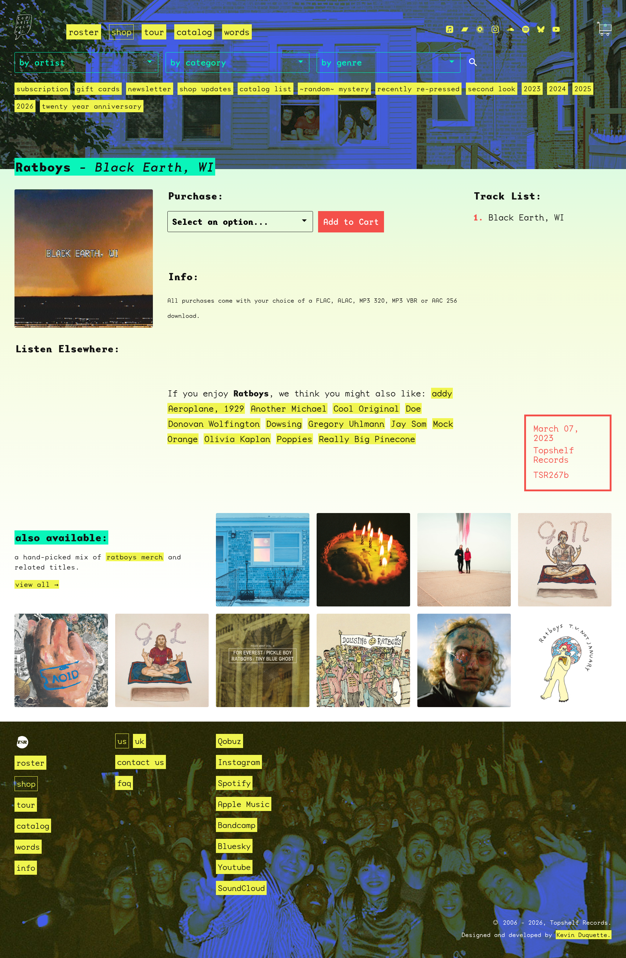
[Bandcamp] (464, 29)
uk (139, 741)
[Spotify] (525, 29)
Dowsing (284, 423)
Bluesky (234, 846)
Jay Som (408, 423)
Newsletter (149, 88)
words (237, 31)
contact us (140, 762)
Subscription (42, 88)
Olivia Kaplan (237, 438)
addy (442, 393)
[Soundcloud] (510, 29)
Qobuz (229, 741)
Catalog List (265, 88)
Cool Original (366, 408)
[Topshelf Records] (22, 745)
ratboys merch (135, 556)
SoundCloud (241, 888)
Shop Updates (205, 88)
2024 (557, 88)
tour (154, 31)
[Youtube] (556, 29)
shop (121, 31)
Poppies (294, 438)
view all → (36, 584)
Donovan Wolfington (214, 423)
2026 (25, 106)
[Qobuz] (480, 29)
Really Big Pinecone (367, 438)
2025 (583, 88)
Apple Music (244, 804)
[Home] (36, 29)
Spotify (234, 783)
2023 (532, 88)
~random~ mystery (334, 88)
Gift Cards (98, 88)
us (122, 741)
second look (492, 88)
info (25, 867)
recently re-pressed (418, 88)
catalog (194, 31)
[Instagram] (495, 29)
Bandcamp (236, 825)
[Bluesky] (541, 29)
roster (83, 31)
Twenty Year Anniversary (92, 106)
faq (124, 783)
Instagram (239, 762)
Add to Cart (351, 221)
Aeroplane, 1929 (206, 408)
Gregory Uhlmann (346, 423)
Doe (413, 408)
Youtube (234, 867)
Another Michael (289, 408)
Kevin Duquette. (583, 934)
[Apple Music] (449, 29)
